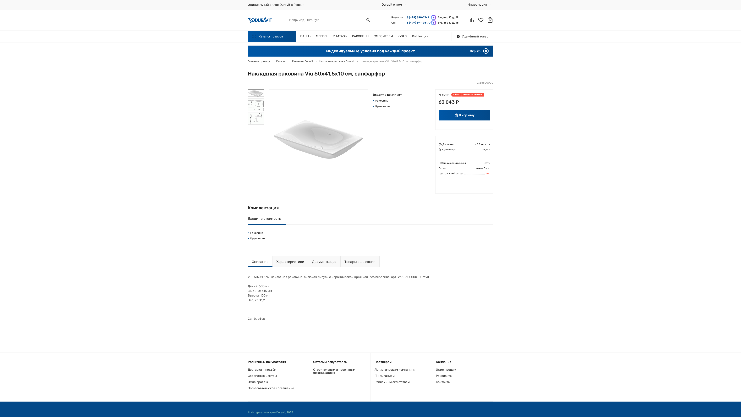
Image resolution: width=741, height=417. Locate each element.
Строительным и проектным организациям (334, 371)
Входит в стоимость (264, 218)
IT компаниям (385, 376)
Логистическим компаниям (395, 369)
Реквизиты (444, 376)
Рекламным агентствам (392, 382)
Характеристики (290, 262)
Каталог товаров (271, 36)
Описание (260, 262)
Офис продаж (258, 382)
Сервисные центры (262, 376)
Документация (324, 262)
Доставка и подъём (262, 369)
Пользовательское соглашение (271, 388)
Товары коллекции (360, 262)
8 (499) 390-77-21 (418, 17)
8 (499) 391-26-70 (418, 22)
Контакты (443, 382)
